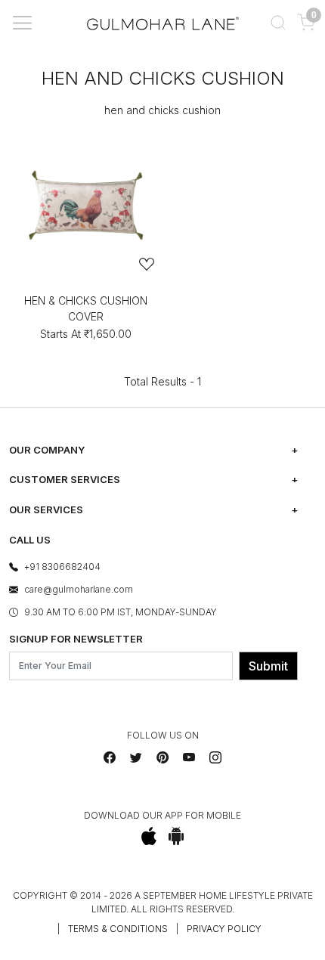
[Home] (163, 22)
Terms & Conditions (118, 928)
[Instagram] (215, 757)
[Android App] (176, 836)
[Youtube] (189, 757)
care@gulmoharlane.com (78, 589)
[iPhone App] (149, 836)
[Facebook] (110, 757)
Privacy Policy (224, 928)
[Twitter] (136, 757)
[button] (278, 23)
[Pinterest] (162, 757)
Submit (268, 666)
